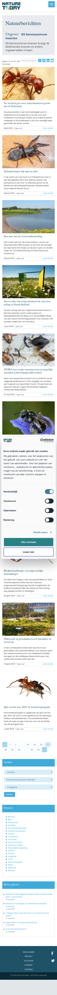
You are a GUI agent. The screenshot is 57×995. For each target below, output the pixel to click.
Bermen (11, 816)
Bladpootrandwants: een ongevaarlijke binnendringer (23, 572)
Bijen (10, 819)
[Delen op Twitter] (43, 60)
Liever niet (28, 552)
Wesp (10, 864)
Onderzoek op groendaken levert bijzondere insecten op (28, 640)
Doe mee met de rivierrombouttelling (23, 236)
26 (41, 744)
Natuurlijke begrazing (17, 847)
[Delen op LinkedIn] (48, 60)
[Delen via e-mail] (52, 60)
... (21, 744)
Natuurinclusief (15, 842)
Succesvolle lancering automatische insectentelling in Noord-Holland (27, 302)
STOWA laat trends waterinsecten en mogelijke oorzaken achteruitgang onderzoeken (28, 371)
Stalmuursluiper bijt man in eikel (21, 171)
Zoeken (9, 794)
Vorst (10, 859)
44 (38, 749)
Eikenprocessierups (16, 830)
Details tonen (40, 532)
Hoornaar (12, 839)
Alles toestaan (28, 542)
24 (28, 744)
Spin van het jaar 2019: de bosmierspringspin (27, 707)
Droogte (11, 825)
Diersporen (13, 822)
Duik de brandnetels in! (16, 929)
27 (48, 744)
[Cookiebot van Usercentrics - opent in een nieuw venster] (41, 440)
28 (5, 749)
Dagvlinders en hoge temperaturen (21, 922)
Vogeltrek (12, 856)
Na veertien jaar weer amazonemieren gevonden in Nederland (27, 104)
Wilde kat (12, 867)
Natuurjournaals (15, 845)
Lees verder (48, 128)
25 (34, 744)
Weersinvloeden (15, 862)
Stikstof (11, 850)
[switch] (49, 500)
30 (19, 749)
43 (32, 749)
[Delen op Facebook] (39, 60)
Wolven (11, 870)
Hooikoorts (13, 836)
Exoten (11, 833)
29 (12, 749)
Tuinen (11, 853)
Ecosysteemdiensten (17, 828)
